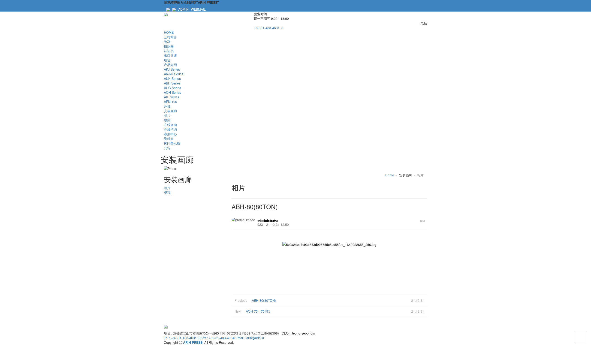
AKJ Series (172, 69)
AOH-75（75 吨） (259, 311)
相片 (167, 115)
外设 (167, 106)
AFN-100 (170, 101)
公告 (167, 147)
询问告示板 (172, 143)
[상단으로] (580, 336)
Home (389, 175)
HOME (169, 32)
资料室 (169, 138)
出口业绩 (170, 55)
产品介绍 (170, 64)
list (422, 221)
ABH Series (172, 83)
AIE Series (171, 97)
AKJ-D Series (173, 74)
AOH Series (172, 92)
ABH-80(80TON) (264, 300)
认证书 (169, 50)
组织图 (169, 46)
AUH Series (172, 78)
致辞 (167, 41)
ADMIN (183, 9)
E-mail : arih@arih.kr (249, 337)
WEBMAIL (198, 9)
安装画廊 (170, 111)
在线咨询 (170, 124)
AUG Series (172, 87)
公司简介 (170, 37)
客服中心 (170, 134)
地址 (167, 60)
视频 (167, 120)
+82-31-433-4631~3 (268, 27)
